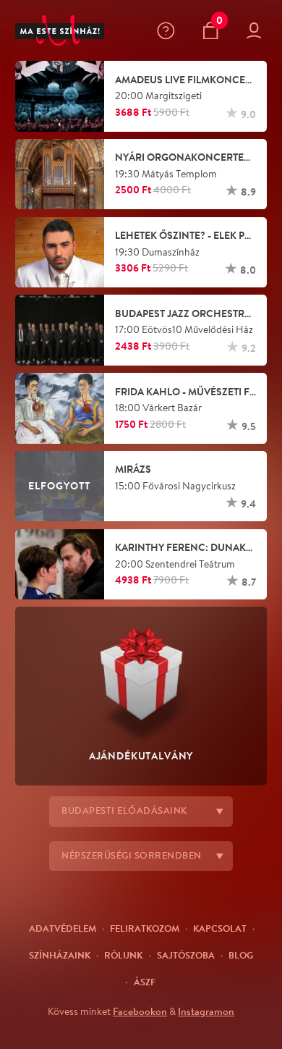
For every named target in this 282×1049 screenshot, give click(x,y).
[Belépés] (257, 30)
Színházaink (59, 954)
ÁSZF (144, 981)
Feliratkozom (144, 928)
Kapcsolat (220, 928)
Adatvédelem (62, 928)
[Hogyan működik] (168, 31)
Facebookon (140, 1011)
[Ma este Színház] (59, 30)
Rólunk (123, 954)
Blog (240, 954)
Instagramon (206, 1011)
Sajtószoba (186, 954)
